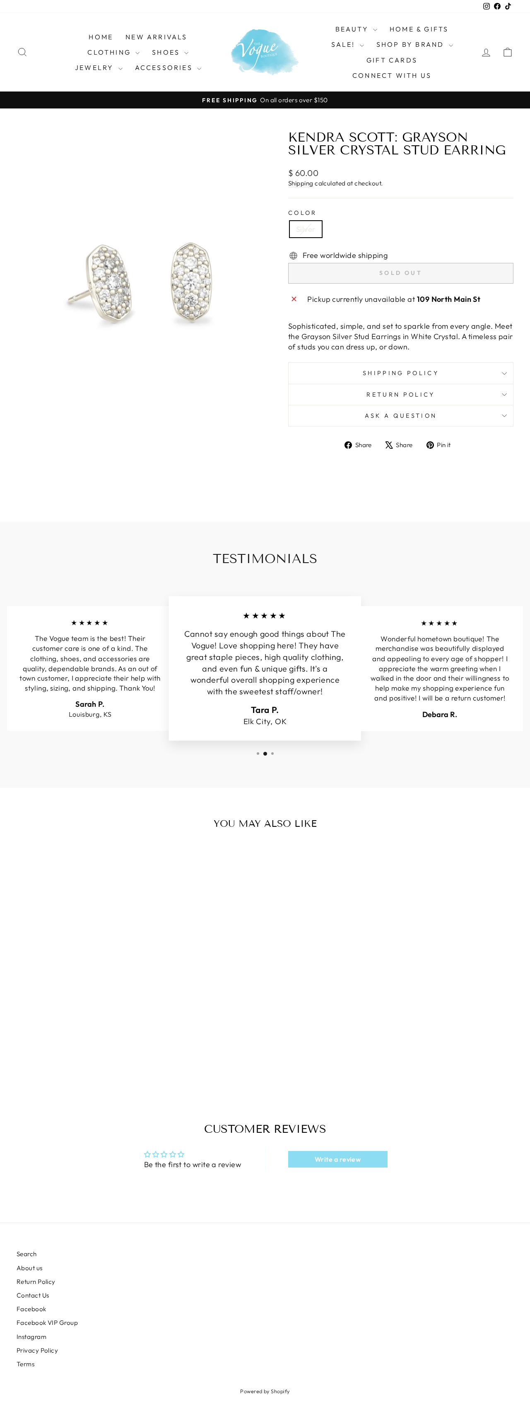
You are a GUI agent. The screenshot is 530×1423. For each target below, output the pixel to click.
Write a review (338, 1159)
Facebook (31, 1309)
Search (27, 1254)
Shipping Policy (401, 373)
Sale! (344, 44)
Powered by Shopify (264, 1391)
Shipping (300, 183)
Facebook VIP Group (47, 1323)
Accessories (165, 67)
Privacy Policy (37, 1350)
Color (302, 213)
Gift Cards (391, 60)
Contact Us (33, 1295)
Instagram (31, 1337)
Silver (306, 229)
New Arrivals (156, 37)
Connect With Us (391, 75)
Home (101, 37)
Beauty (353, 29)
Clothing (110, 52)
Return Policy (400, 394)
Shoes (167, 52)
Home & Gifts (419, 29)
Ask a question (401, 415)
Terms (25, 1364)
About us (30, 1268)
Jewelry (95, 67)
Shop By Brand (411, 44)
